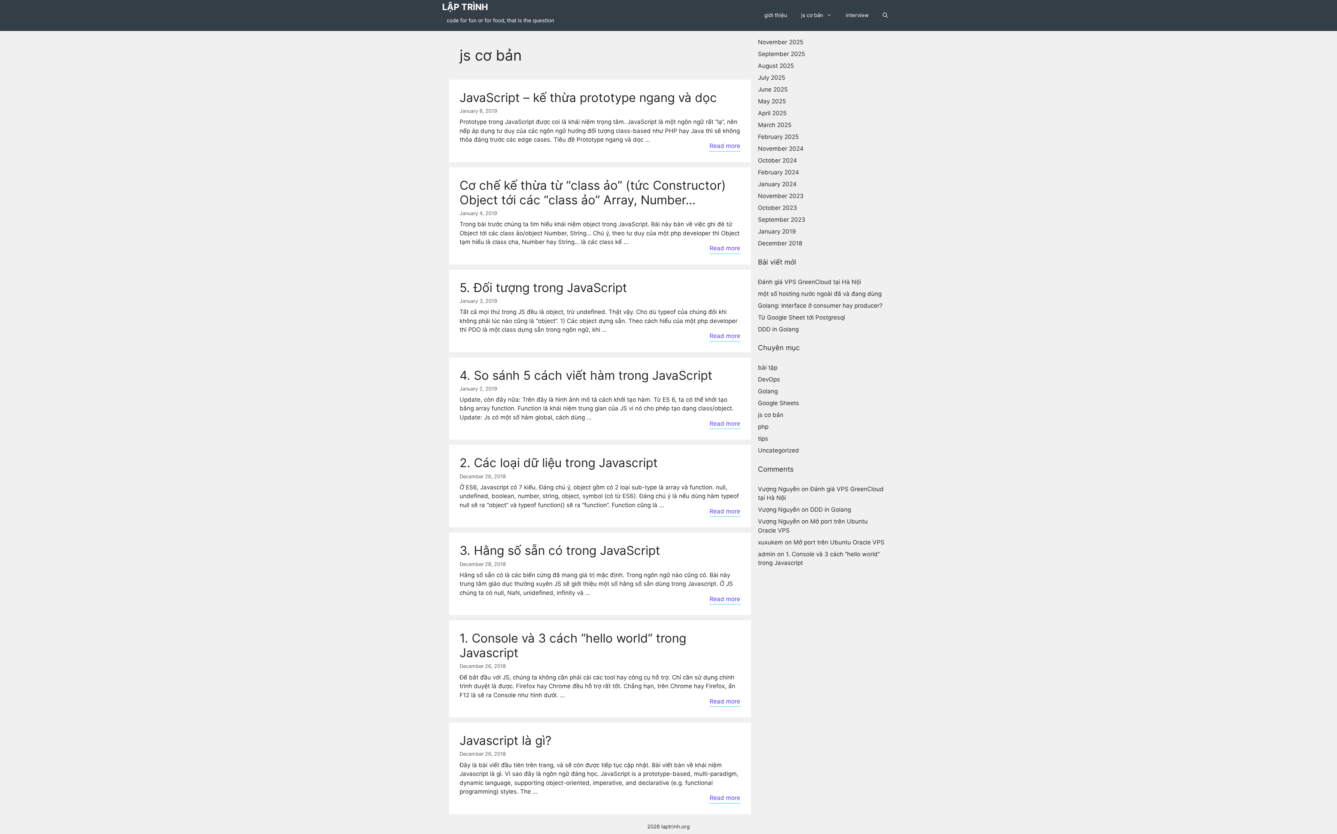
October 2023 (777, 207)
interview (857, 15)
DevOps (769, 379)
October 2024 (777, 160)
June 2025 (773, 89)
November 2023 (781, 195)
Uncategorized (778, 450)
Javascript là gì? (506, 740)
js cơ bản (812, 15)
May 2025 (772, 101)
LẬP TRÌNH (465, 7)
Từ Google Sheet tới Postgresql (801, 317)
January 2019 (777, 231)
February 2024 (778, 172)
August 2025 (776, 65)
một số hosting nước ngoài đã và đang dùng (820, 293)
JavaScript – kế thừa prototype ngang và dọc (588, 97)
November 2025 (780, 42)
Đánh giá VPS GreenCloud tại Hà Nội (809, 281)
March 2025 (774, 124)
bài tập (767, 367)
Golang (768, 391)
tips (763, 438)
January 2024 (777, 184)
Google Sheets (778, 403)
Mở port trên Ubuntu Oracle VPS (838, 541)
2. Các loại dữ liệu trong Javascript (559, 462)
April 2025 (772, 113)
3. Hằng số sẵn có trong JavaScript (560, 550)
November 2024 (781, 148)
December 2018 (780, 243)
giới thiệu (775, 15)
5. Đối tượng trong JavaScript (543, 287)
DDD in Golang (778, 328)
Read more (725, 145)
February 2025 (778, 136)
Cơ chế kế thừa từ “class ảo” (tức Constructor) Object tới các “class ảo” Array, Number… (593, 192)
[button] (885, 15)
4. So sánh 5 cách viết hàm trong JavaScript (586, 375)
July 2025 (771, 77)
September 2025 (781, 53)
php (763, 426)
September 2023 (781, 219)
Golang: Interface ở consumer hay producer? (820, 305)
